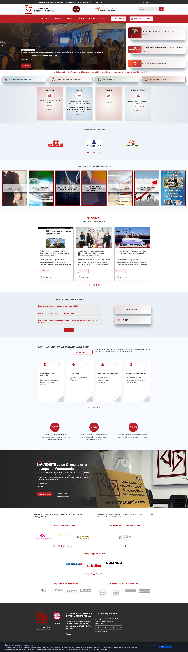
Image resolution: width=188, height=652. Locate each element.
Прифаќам (165, 647)
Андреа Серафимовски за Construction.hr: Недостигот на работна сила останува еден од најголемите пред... (100, 254)
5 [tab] (90, 152)
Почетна (39, 19)
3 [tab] (85, 152)
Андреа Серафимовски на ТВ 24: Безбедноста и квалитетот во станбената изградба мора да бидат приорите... (61, 254)
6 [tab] (93, 152)
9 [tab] (100, 152)
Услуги (82, 19)
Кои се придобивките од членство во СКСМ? (56, 313)
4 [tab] (88, 152)
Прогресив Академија (142, 19)
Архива (68, 634)
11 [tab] (105, 152)
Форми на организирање (65, 19)
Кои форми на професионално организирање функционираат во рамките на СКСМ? (67, 321)
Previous (33, 144)
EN (147, 2)
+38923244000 (72, 2)
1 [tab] (80, 152)
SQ (150, 2)
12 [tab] (107, 152)
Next (155, 144)
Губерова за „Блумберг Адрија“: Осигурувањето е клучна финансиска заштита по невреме (138, 253)
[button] (123, 46)
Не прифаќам (150, 647)
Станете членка (119, 19)
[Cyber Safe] (57, 616)
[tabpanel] (56, 144)
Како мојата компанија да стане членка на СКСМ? (58, 306)
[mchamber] (28, 9)
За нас (48, 19)
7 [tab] (95, 152)
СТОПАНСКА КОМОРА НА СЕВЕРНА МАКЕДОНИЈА (44, 9)
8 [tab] (97, 152)
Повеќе (26, 61)
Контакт (103, 19)
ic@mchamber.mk (85, 2)
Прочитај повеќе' (102, 649)
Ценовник (82, 352)
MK (143, 2)
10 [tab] (102, 152)
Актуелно (92, 19)
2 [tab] (83, 152)
